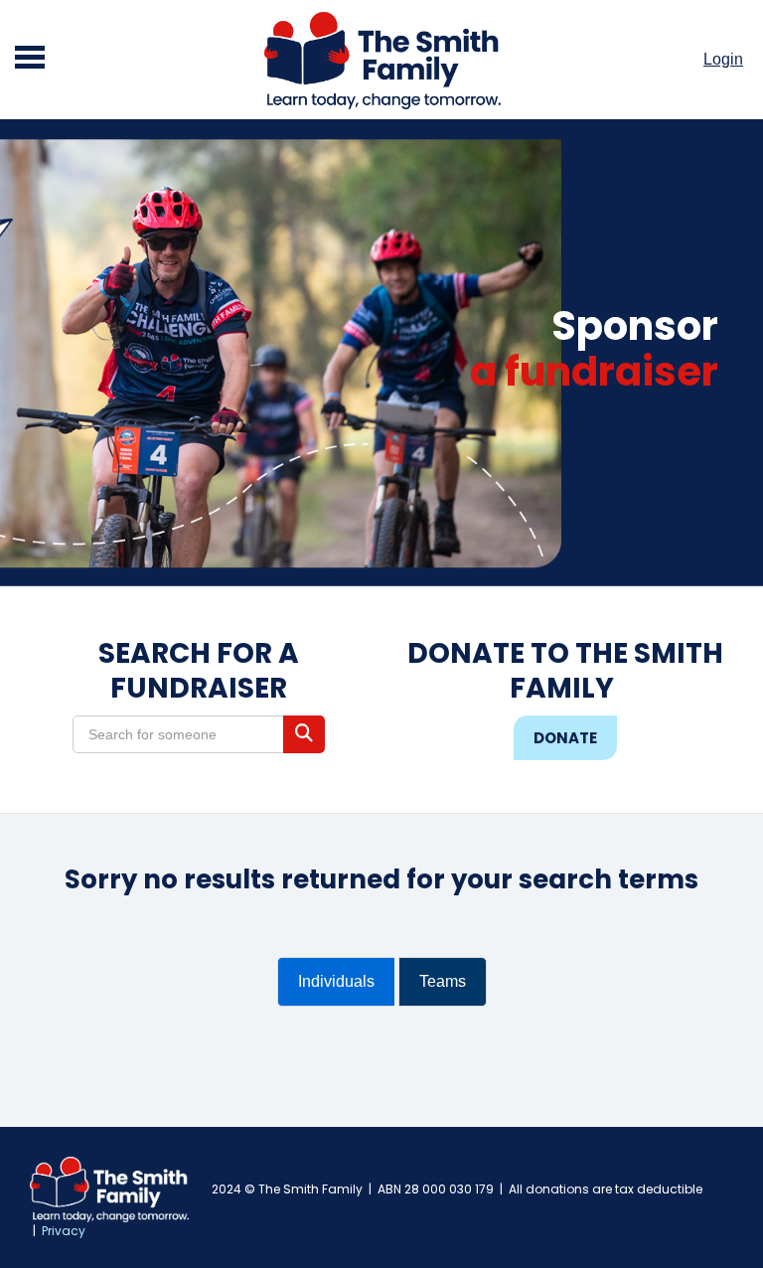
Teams (442, 981)
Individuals (336, 981)
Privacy (63, 1230)
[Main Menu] (30, 60)
